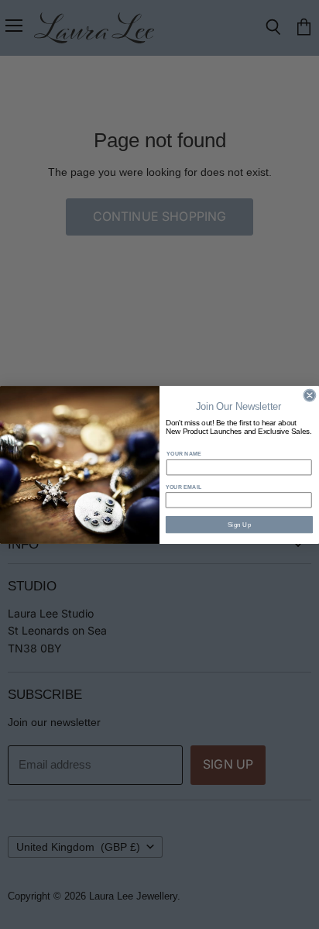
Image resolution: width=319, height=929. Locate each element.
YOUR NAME (183, 453)
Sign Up (240, 524)
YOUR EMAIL (183, 486)
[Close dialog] (310, 395)
